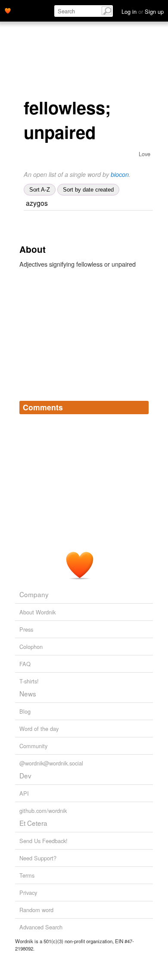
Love (144, 154)
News (27, 693)
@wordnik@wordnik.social (51, 763)
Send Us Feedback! (43, 841)
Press (26, 629)
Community (33, 746)
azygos (37, 203)
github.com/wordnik (43, 810)
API (24, 793)
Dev (25, 775)
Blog (25, 711)
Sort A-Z (39, 189)
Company (34, 594)
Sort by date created (88, 189)
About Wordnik (37, 612)
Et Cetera (33, 823)
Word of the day (39, 728)
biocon (120, 174)
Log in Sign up (142, 11)
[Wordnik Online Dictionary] (7, 10)
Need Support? (37, 858)
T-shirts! (29, 681)
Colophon (31, 646)
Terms (26, 875)
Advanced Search (40, 927)
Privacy (28, 892)
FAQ (25, 664)
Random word (36, 910)
